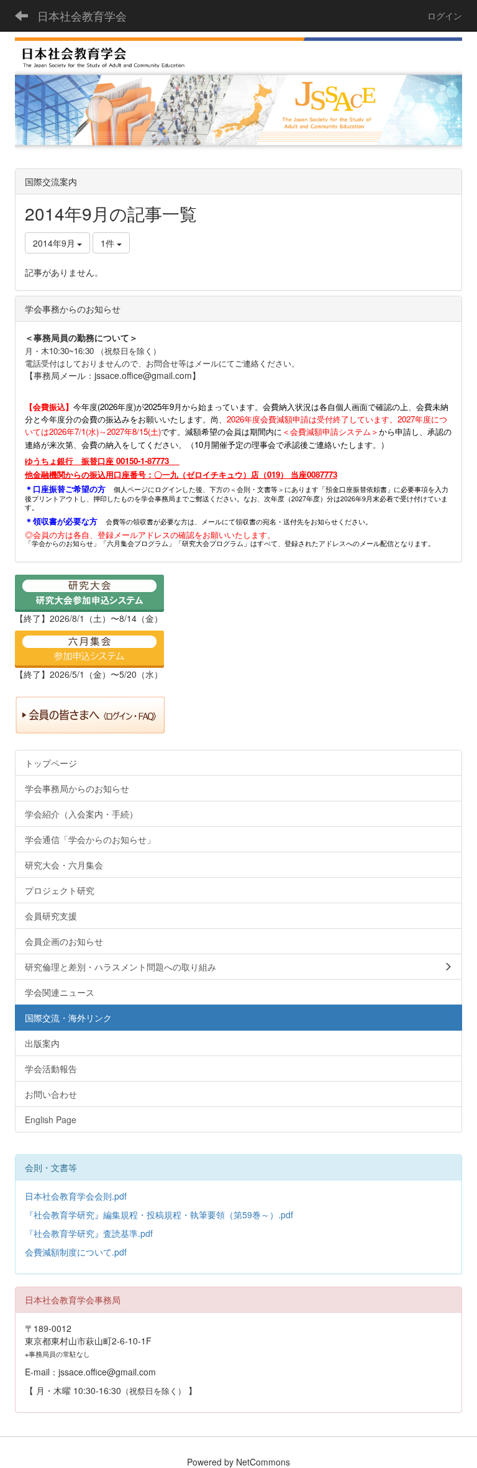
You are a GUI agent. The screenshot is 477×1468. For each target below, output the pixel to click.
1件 (109, 243)
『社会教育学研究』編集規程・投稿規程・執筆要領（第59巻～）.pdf (159, 1214)
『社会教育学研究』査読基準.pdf (89, 1233)
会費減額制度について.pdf (76, 1252)
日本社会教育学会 (82, 15)
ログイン (444, 15)
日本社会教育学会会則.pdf (76, 1196)
